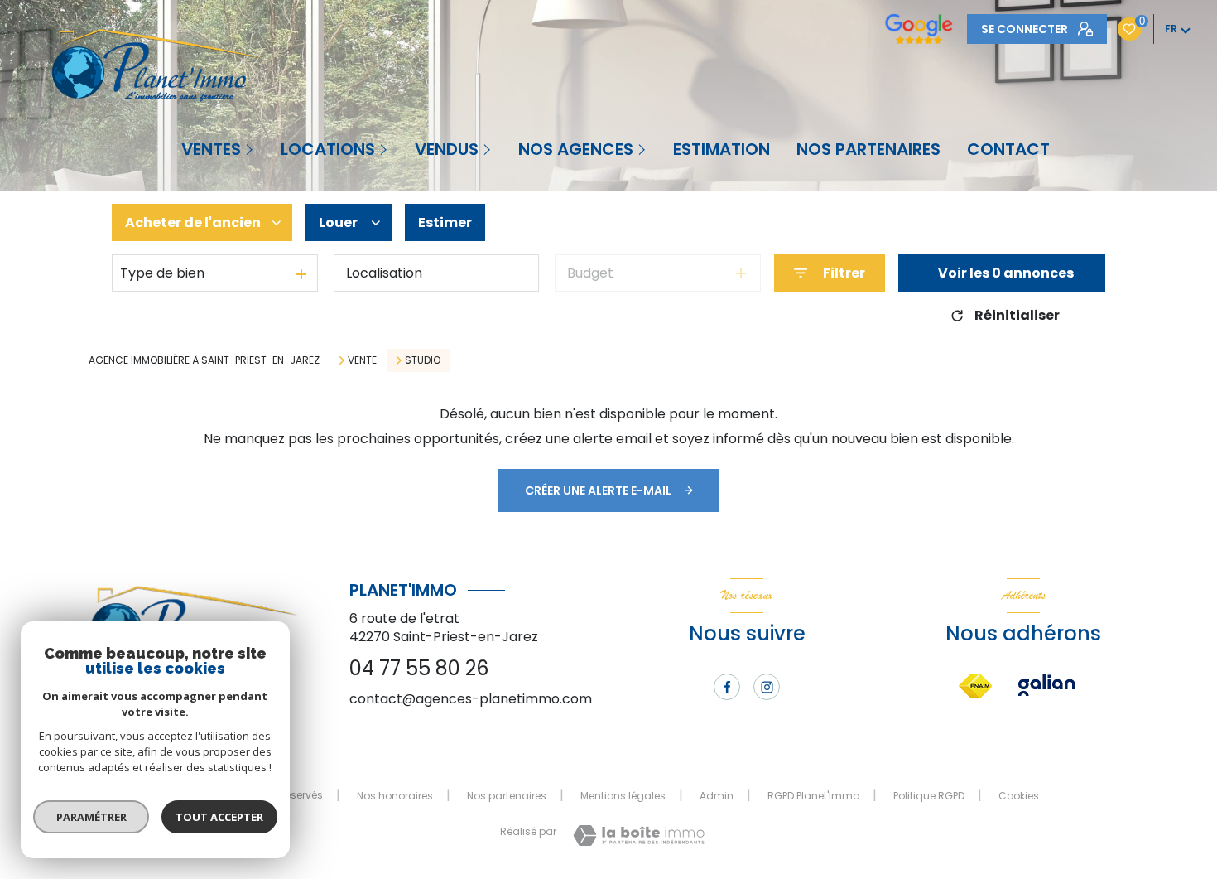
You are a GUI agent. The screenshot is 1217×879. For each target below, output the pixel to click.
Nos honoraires (395, 796)
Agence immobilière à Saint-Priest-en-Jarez (204, 360)
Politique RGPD (928, 796)
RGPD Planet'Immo (813, 796)
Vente (362, 360)
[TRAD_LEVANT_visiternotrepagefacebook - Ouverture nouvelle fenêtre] (727, 687)
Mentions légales (623, 796)
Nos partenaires (506, 796)
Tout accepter (219, 816)
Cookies (1018, 796)
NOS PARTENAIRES (868, 149)
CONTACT (1008, 149)
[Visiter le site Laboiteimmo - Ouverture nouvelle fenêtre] (638, 835)
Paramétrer (91, 816)
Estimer (445, 222)
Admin (717, 796)
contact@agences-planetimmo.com (470, 698)
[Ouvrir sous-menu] (250, 149)
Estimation (721, 149)
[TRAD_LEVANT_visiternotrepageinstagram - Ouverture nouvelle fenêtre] (766, 687)
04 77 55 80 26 (418, 668)
